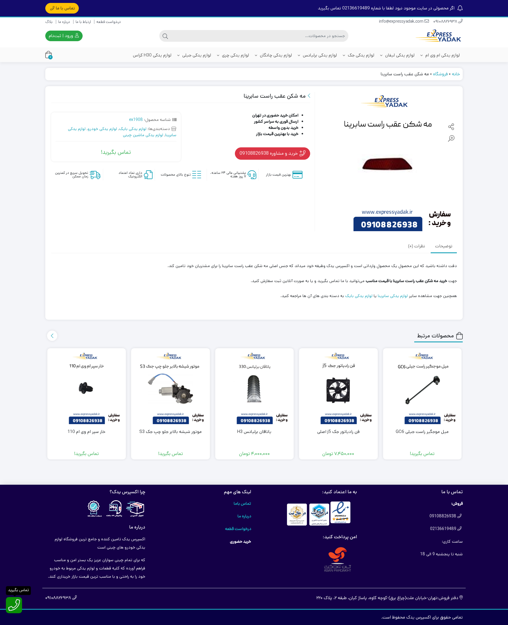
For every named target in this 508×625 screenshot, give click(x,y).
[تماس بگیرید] (14, 605)
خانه (456, 74)
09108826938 (445, 22)
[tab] (444, 247)
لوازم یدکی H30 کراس (152, 55)
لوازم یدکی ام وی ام (442, 55)
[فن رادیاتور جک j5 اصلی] (338, 387)
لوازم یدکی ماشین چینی (143, 135)
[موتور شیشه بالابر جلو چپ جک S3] (170, 387)
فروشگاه (440, 74)
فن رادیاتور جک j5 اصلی (338, 432)
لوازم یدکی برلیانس (319, 55)
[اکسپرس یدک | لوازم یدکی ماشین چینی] (439, 36)
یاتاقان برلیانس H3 (254, 432)
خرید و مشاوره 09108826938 (269, 153)
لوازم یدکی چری (235, 55)
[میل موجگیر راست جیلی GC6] (422, 387)
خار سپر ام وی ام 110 (86, 432)
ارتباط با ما (83, 22)
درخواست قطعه (108, 22)
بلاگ (49, 22)
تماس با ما (65, 8)
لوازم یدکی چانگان (275, 55)
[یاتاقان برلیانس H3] (254, 387)
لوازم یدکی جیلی (196, 55)
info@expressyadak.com (402, 22)
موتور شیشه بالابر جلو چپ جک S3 (170, 432)
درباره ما (64, 22)
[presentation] (52, 336)
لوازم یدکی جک (360, 55)
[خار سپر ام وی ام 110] (86, 387)
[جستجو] (165, 36)
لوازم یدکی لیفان (399, 55)
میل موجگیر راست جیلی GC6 (422, 432)
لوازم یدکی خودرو (102, 129)
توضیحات (443, 247)
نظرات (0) (416, 247)
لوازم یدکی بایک (132, 129)
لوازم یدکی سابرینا (393, 296)
